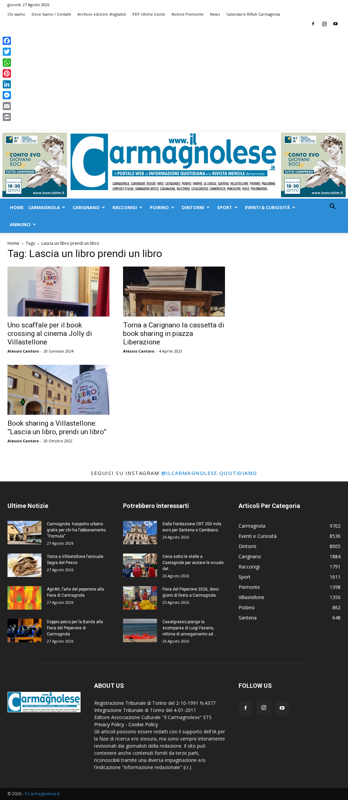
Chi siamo (16, 14)
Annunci (20, 224)
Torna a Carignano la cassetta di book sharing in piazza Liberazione (173, 333)
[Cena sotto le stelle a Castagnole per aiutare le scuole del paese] (140, 565)
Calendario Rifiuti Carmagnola (253, 14)
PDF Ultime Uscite (149, 14)
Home (16, 207)
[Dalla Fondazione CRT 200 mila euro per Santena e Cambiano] (140, 532)
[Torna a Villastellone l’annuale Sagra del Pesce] (24, 565)
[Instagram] (324, 24)
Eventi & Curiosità (267, 207)
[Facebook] (313, 24)
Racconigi (124, 207)
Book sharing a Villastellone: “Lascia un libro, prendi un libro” (56, 427)
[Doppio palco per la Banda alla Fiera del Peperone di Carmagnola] (24, 630)
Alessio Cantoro (23, 351)
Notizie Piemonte (188, 14)
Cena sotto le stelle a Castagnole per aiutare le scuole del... (193, 562)
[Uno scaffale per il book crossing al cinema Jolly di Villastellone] (58, 292)
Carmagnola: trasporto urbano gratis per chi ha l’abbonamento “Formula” (76, 530)
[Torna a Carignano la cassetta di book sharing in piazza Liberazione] (174, 292)
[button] (332, 207)
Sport (224, 207)
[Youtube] (335, 24)
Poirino (159, 207)
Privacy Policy (109, 724)
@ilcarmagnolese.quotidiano (209, 473)
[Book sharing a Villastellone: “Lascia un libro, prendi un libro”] (58, 390)
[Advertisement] (174, 79)
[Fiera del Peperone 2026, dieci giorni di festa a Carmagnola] (140, 598)
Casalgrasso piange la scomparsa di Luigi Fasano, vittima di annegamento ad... (189, 627)
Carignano (86, 207)
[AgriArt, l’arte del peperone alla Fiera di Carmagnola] (24, 598)
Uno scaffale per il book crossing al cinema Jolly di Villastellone (49, 333)
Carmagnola (44, 207)
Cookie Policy (143, 724)
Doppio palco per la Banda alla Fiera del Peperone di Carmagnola (75, 627)
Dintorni (193, 207)
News (215, 14)
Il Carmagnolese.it (42, 794)
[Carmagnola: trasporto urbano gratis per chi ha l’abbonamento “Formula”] (24, 532)
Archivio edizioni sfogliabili (101, 14)
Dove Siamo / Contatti (51, 14)
